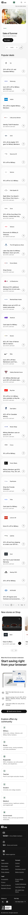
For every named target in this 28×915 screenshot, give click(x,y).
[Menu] (25, 2)
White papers (5, 869)
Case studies (4, 863)
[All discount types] (14, 2)
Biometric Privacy (6, 888)
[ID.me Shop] (4, 2)
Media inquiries (19, 872)
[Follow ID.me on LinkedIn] (7, 901)
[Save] (19, 618)
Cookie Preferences (20, 884)
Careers (17, 863)
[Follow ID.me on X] (2, 901)
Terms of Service (6, 885)
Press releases (5, 872)
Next (22, 605)
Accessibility (4, 879)
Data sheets (4, 866)
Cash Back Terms (20, 887)
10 (18, 605)
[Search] (21, 2)
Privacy (3, 882)
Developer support (20, 869)
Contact (17, 866)
